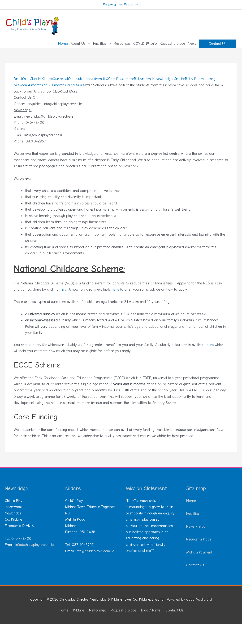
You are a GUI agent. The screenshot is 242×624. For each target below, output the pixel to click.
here (63, 289)
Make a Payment (199, 552)
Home (191, 501)
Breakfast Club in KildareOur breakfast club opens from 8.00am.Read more (74, 79)
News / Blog (196, 526)
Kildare (78, 610)
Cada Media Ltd (199, 599)
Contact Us (195, 565)
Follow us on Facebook (121, 5)
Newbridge (97, 610)
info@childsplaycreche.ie (34, 545)
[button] (217, 44)
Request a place (123, 610)
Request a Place (198, 539)
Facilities (192, 513)
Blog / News (150, 610)
